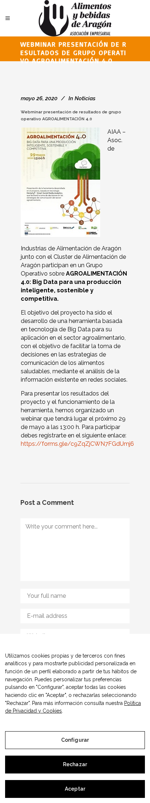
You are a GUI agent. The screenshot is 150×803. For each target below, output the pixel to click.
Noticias (85, 98)
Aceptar (75, 789)
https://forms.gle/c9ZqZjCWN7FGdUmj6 (77, 443)
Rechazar (75, 764)
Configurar (75, 740)
